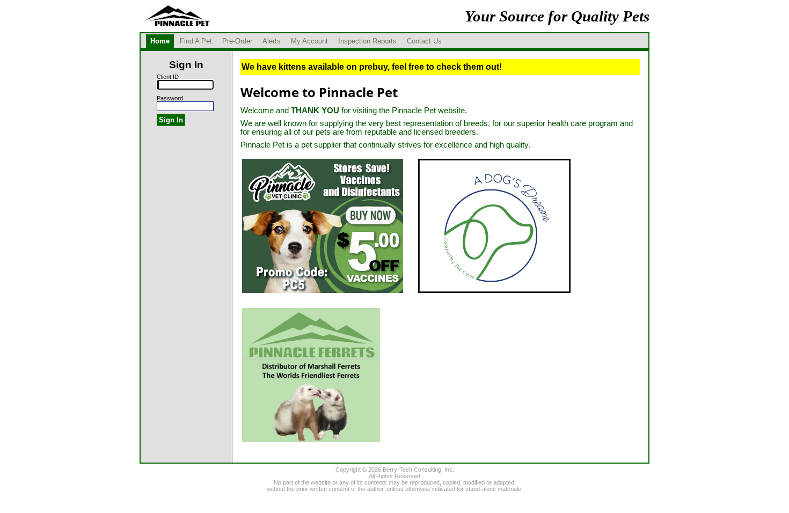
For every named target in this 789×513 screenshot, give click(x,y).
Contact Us (424, 41)
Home (160, 41)
